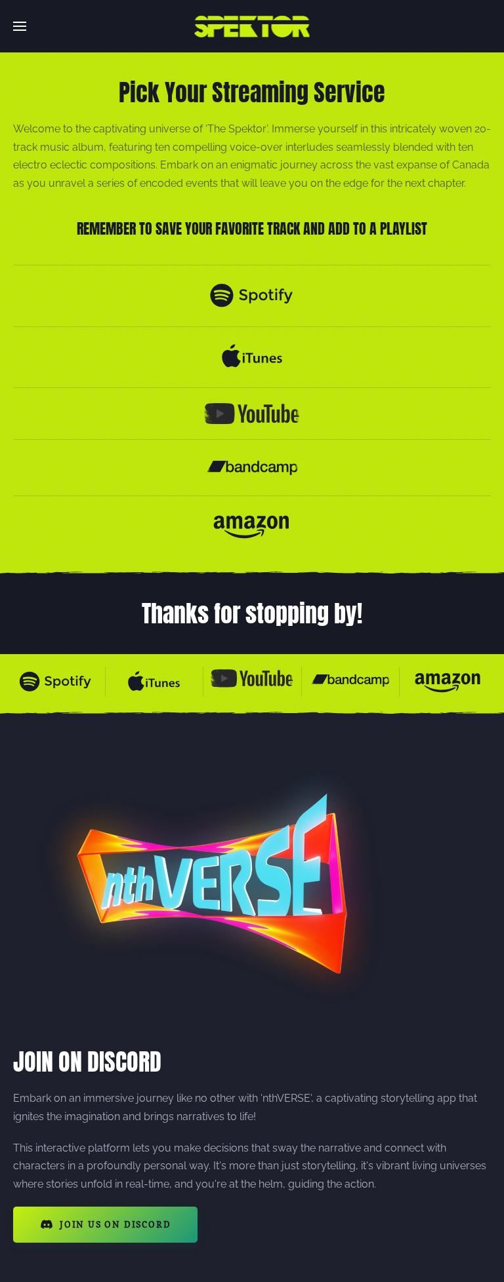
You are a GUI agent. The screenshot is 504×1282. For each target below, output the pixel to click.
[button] (19, 26)
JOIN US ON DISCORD (115, 1224)
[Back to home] (252, 26)
